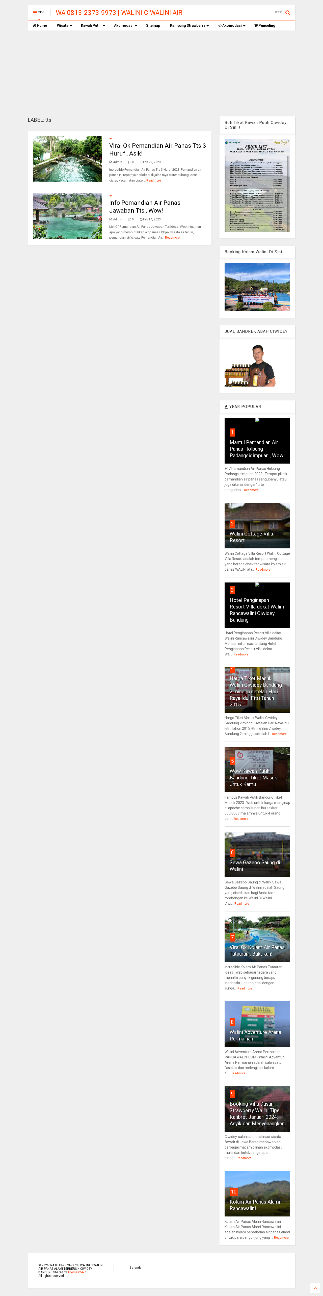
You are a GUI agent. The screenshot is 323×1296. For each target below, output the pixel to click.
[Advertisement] (161, 73)
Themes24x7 (77, 1272)
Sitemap (153, 25)
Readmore (153, 180)
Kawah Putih (91, 25)
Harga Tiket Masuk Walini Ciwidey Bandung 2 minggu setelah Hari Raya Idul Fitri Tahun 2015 (256, 691)
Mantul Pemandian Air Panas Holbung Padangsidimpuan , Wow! (257, 449)
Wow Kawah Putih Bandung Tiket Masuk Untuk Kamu (253, 777)
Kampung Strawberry (187, 25)
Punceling (266, 25)
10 (233, 1192)
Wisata (62, 25)
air (111, 138)
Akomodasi (123, 25)
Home (41, 25)
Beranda (135, 1267)
